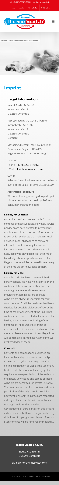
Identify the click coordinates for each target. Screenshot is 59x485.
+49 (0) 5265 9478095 (27, 164)
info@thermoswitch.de (41, 2)
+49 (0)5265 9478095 (23, 2)
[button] (5, 480)
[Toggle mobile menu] (53, 21)
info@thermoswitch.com (29, 169)
